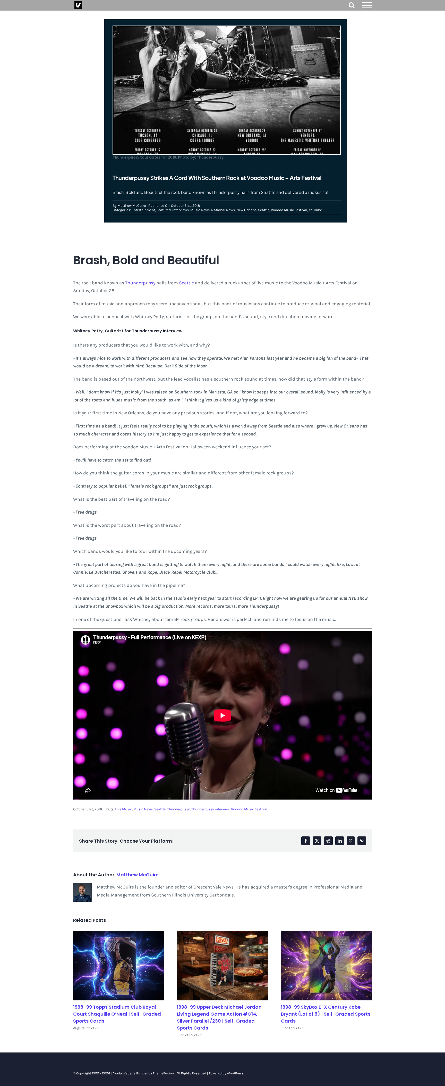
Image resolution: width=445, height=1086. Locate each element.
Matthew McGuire (131, 205)
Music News (200, 210)
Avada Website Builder (130, 1073)
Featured (164, 210)
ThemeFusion (163, 1073)
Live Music (123, 809)
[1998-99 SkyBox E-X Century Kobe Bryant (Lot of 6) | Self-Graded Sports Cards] (326, 966)
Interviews (180, 210)
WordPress (235, 1073)
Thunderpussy (140, 283)
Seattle (263, 210)
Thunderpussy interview (210, 809)
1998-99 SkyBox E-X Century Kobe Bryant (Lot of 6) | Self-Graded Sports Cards (325, 1014)
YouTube (315, 210)
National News (223, 210)
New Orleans (246, 210)
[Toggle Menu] (367, 5)
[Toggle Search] (352, 5)
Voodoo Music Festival (289, 210)
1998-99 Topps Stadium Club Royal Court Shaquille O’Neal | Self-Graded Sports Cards (117, 1014)
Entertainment (143, 210)
